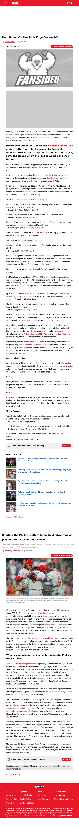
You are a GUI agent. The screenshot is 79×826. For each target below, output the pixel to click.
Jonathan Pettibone (33, 345)
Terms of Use (11, 799)
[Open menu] (5, 3)
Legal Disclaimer (44, 799)
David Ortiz (10, 397)
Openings (24, 791)
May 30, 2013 (33, 210)
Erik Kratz (25, 293)
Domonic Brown (57, 145)
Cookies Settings (27, 803)
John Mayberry (66, 363)
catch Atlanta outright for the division (21, 708)
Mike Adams (44, 334)
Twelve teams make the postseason (21, 664)
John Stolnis (10, 42)
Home (8, 517)
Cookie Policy (25, 799)
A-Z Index (10, 803)
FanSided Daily (26, 795)
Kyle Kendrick (52, 178)
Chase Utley (40, 232)
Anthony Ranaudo (12, 551)
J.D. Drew (65, 403)
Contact (40, 791)
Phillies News (18, 517)
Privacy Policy (59, 795)
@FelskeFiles (11, 426)
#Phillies (9, 248)
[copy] (18, 46)
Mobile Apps (11, 795)
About (8, 791)
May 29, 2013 (32, 310)
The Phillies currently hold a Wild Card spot (40, 638)
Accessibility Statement (63, 799)
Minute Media (15, 808)
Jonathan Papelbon (61, 334)
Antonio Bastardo (31, 334)
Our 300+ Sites (60, 791)
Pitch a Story (42, 795)
